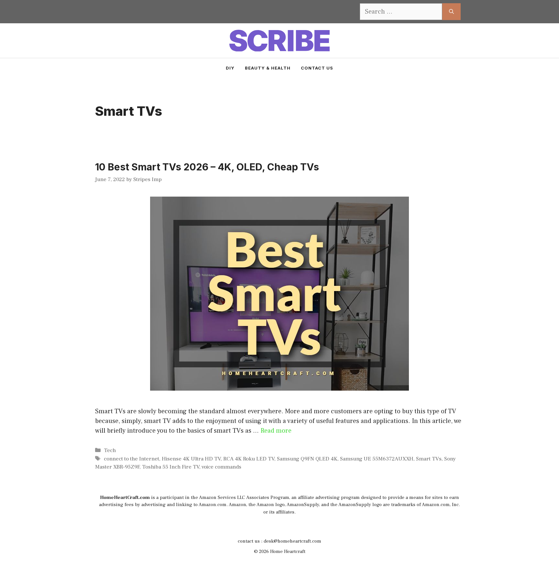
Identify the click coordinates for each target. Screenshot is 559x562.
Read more (275, 431)
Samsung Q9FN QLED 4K (307, 458)
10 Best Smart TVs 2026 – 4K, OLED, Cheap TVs (207, 167)
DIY (230, 67)
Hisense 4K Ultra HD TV (191, 458)
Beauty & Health (267, 67)
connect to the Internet (131, 458)
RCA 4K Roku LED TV (248, 458)
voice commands (221, 466)
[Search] (451, 11)
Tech (110, 450)
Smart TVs (429, 458)
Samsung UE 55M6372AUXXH (376, 458)
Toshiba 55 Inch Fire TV (170, 466)
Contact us (317, 67)
